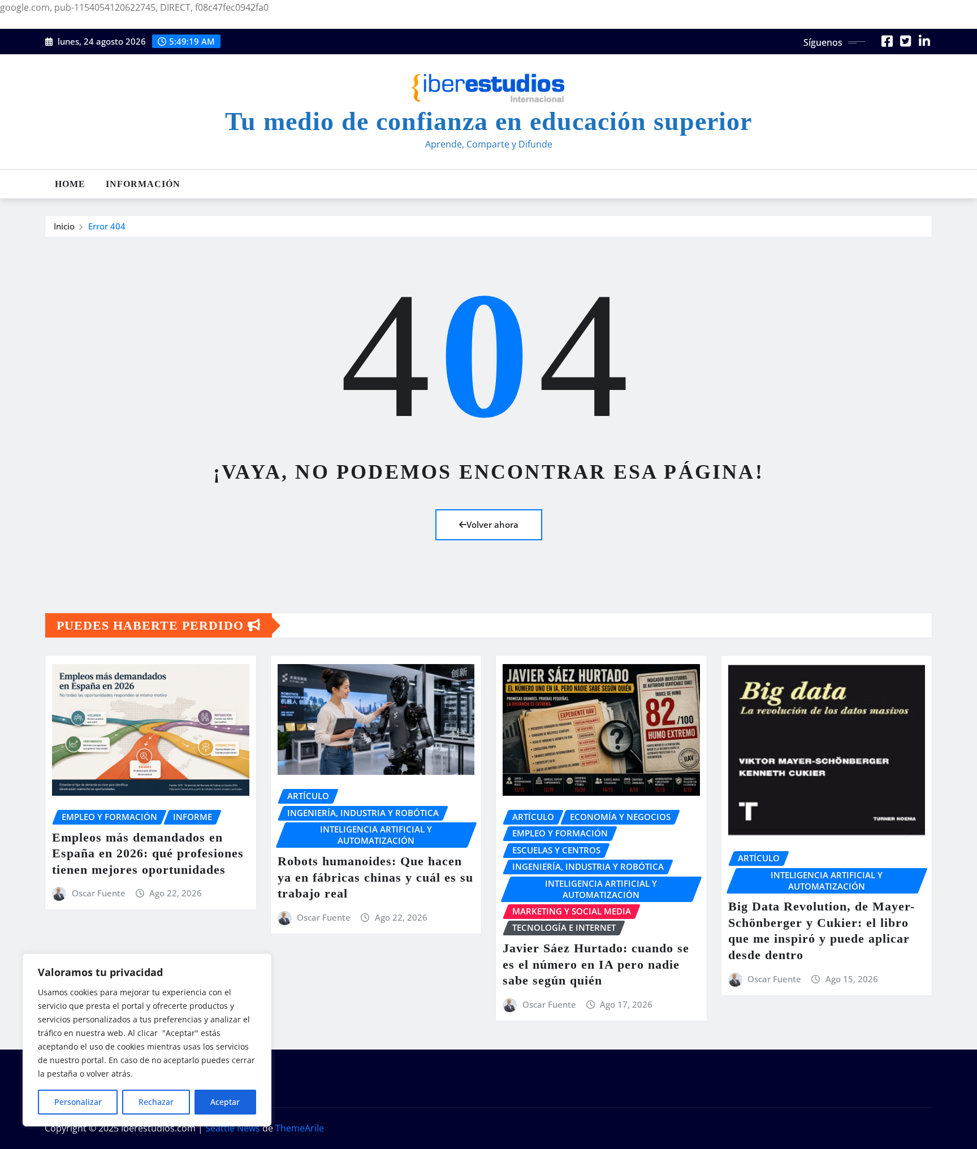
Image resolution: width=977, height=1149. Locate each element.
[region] (147, 1039)
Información (143, 184)
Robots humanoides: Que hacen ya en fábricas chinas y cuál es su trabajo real (375, 877)
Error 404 (107, 226)
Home (70, 184)
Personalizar (78, 1101)
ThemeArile (299, 1128)
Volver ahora (492, 524)
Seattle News (232, 1128)
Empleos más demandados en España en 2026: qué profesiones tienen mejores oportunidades (148, 853)
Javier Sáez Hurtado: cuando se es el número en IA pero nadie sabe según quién (596, 964)
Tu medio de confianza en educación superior (488, 121)
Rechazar (156, 1101)
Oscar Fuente (99, 893)
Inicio (64, 226)
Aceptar (225, 1101)
